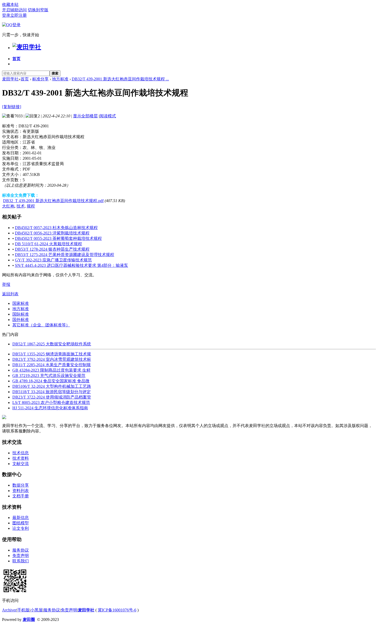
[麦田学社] (26, 47)
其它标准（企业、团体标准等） (41, 325)
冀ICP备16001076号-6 (117, 610)
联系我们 (20, 561)
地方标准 (60, 79)
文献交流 (20, 463)
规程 (31, 206)
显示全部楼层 (85, 116)
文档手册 (20, 496)
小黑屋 (36, 610)
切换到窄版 (38, 10)
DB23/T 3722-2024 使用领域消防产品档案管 (51, 397)
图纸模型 (20, 523)
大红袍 (8, 206)
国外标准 (20, 319)
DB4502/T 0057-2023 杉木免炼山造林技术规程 (56, 227)
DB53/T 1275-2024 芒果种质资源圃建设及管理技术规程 (64, 254)
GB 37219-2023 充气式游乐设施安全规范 (48, 375)
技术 (20, 206)
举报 (6, 284)
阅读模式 (108, 116)
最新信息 (20, 517)
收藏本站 (10, 4)
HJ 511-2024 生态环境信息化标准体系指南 (50, 408)
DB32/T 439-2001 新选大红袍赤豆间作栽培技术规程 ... (120, 79)
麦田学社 (10, 79)
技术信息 (20, 453)
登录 (6, 15)
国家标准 (20, 303)
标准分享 (40, 79)
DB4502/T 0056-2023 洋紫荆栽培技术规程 (52, 233)
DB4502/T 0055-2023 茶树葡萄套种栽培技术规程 (58, 238)
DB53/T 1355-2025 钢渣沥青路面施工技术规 (51, 354)
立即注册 (18, 15)
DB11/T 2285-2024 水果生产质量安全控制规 (51, 365)
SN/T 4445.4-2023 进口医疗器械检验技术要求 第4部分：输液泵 (71, 265)
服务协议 (20, 550)
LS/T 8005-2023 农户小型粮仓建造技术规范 (51, 402)
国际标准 (20, 314)
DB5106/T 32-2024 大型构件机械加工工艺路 (51, 386)
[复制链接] (11, 107)
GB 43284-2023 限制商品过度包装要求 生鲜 (51, 370)
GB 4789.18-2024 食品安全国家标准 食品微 (50, 381)
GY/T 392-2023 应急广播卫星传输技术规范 (53, 260)
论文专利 (20, 528)
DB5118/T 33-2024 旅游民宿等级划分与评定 (51, 392)
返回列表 (10, 294)
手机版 (23, 610)
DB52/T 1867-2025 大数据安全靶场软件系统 (51, 344)
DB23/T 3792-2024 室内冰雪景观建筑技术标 (51, 359)
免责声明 (20, 555)
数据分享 (20, 485)
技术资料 (20, 458)
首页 (16, 58)
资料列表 (20, 490)
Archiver (9, 610)
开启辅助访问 (14, 10)
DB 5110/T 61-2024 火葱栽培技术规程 (48, 244)
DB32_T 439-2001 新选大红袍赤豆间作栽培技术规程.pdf (53, 200)
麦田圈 (29, 619)
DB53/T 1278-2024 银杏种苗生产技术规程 (52, 249)
